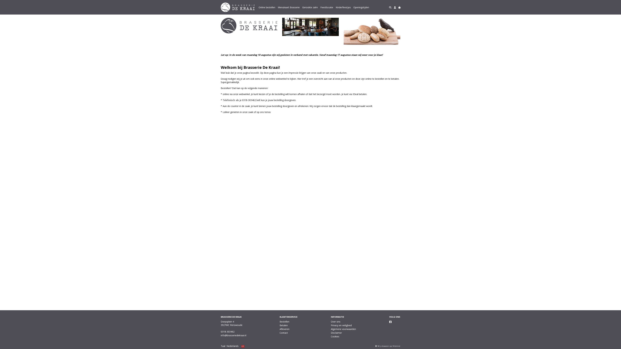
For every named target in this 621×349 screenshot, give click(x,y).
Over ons (335, 321)
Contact (284, 332)
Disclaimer (336, 332)
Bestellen (284, 321)
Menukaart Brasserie (289, 7)
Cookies (335, 336)
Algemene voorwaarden (343, 329)
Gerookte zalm (310, 7)
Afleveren (284, 329)
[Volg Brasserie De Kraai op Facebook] (390, 322)
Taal (223, 346)
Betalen (284, 325)
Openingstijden (361, 7)
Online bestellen (267, 7)
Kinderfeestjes (343, 7)
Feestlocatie (326, 7)
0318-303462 (227, 331)
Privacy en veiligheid (341, 325)
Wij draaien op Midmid (388, 346)
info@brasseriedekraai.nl (233, 335)
